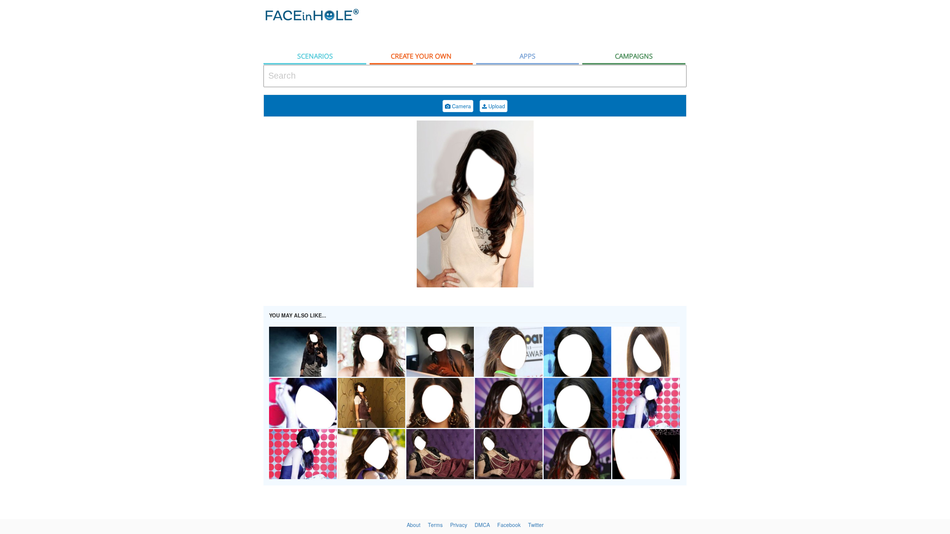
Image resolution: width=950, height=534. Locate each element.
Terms (435, 524)
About (413, 524)
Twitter (536, 524)
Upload (496, 106)
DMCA (482, 524)
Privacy (458, 524)
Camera (461, 106)
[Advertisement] (883, 118)
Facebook (509, 524)
